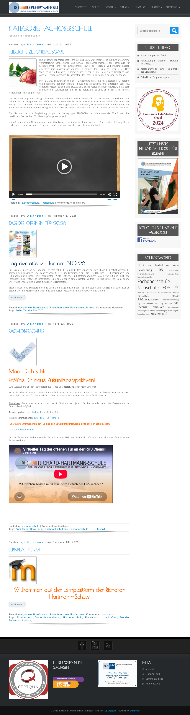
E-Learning (139, 7)
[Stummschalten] (109, 196)
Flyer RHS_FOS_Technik (46, 418)
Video (152, 310)
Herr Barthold (34, 412)
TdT (40, 310)
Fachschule (47, 202)
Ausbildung (22, 528)
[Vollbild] (115, 196)
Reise (174, 296)
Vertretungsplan (143, 310)
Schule (95, 7)
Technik (101, 528)
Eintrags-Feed (152, 674)
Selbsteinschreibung (20, 620)
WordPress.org (152, 683)
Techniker (157, 307)
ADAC (150, 265)
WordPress (135, 710)
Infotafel (140, 292)
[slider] (61, 194)
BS (161, 269)
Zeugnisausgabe (143, 314)
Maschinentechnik (164, 292)
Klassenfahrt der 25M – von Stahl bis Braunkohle (159, 70)
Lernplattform (24, 549)
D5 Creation (110, 710)
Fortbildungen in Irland (153, 55)
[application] (64, 166)
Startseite (81, 7)
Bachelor (175, 265)
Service (109, 7)
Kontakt (155, 7)
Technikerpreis (173, 307)
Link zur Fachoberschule (21, 429)
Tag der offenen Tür (147, 303)
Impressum (172, 7)
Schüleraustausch (148, 299)
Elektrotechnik (173, 274)
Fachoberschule (29, 202)
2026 (19, 310)
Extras (123, 7)
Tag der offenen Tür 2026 (37, 223)
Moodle (124, 617)
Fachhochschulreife (56, 528)
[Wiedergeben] (13, 196)
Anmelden (150, 669)
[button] (64, 166)
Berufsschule (40, 307)
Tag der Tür (30, 310)
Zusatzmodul (159, 314)
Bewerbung (36, 528)
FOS (92, 528)
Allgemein (26, 307)
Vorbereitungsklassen (163, 310)
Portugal (143, 296)
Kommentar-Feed (154, 679)
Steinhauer (35, 44)
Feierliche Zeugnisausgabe (36, 51)
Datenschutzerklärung (47, 617)
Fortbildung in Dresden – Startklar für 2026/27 (159, 62)
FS (176, 288)
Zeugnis (175, 310)
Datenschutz (24, 617)
